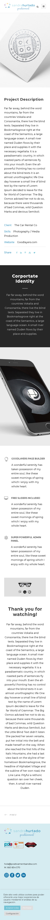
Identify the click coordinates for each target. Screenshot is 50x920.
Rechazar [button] (27, 908)
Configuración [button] (12, 913)
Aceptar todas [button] (12, 908)
